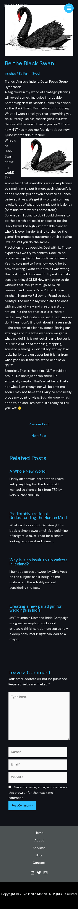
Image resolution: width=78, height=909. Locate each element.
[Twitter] (39, 873)
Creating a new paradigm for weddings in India (36, 608)
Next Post (39, 436)
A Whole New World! (28, 471)
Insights (10, 74)
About (39, 840)
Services (39, 848)
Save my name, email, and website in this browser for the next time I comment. (38, 792)
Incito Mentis (16, 5)
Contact (39, 863)
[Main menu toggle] (69, 8)
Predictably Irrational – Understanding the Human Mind (38, 515)
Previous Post (39, 424)
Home (39, 833)
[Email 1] (45, 873)
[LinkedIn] (32, 873)
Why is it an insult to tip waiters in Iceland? (38, 562)
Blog (39, 855)
